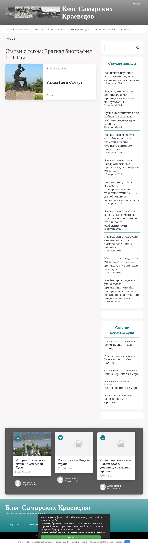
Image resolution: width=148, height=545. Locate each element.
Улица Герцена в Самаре (121, 374)
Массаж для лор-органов (116, 400)
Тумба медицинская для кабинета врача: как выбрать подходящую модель (121, 118)
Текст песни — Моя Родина (118, 361)
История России (17, 29)
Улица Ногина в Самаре (121, 387)
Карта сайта (15, 524)
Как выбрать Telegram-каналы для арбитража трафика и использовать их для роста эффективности (121, 218)
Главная (136, 3)
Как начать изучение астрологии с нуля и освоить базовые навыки (121, 76)
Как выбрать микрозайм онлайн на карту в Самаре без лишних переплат (121, 242)
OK (127, 542)
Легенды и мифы (105, 29)
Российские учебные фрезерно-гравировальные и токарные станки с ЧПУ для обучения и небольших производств (121, 191)
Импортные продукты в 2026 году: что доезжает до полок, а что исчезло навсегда (121, 264)
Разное (125, 29)
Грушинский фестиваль (48, 29)
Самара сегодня (79, 29)
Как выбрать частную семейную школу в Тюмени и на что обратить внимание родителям (119, 142)
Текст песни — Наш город (118, 346)
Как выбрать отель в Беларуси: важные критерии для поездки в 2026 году (121, 165)
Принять (71, 538)
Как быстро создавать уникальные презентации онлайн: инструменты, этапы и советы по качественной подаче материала (121, 289)
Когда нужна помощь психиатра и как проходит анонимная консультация (119, 96)
